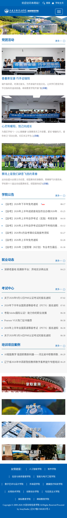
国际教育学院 (24, 499)
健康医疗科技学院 (54, 484)
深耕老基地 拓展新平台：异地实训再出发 (26, 269)
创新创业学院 (32, 492)
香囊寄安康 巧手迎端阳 (16, 78)
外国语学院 (35, 484)
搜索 (48, 3)
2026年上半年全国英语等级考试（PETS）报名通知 (31, 328)
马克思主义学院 (52, 492)
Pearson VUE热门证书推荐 (18, 320)
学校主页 (59, 3)
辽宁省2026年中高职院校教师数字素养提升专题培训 (32, 362)
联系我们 (33, 452)
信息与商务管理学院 (21, 476)
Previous (7, 30)
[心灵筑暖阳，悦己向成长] (33, 109)
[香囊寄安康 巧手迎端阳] (33, 61)
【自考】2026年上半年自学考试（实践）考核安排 (30, 218)
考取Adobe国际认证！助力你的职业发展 (25, 313)
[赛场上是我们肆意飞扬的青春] (33, 156)
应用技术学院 (14, 492)
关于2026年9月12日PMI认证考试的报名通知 (27, 298)
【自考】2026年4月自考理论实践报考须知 (26, 233)
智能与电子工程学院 (46, 476)
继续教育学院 (43, 499)
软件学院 (52, 469)
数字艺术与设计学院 (14, 484)
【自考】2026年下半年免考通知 (21, 204)
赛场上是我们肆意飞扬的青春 (19, 173)
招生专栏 (33, 407)
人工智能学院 (35, 469)
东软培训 (33, 429)
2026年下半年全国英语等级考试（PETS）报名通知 (31, 305)
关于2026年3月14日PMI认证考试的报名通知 (27, 335)
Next (60, 30)
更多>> (58, 41)
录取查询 (33, 384)
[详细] (44, 88)
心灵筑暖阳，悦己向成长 (17, 126)
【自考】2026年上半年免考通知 (21, 240)
